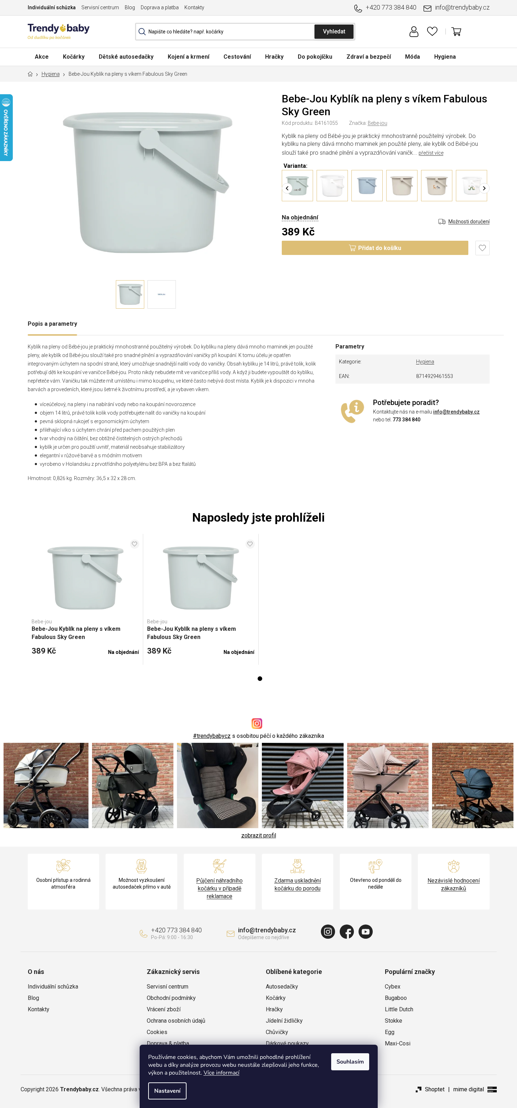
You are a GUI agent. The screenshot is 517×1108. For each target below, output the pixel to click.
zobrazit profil (258, 835)
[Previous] (287, 188)
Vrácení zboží (164, 1009)
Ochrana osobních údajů (176, 1020)
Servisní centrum (100, 7)
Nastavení (167, 1091)
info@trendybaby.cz (462, 7)
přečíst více (431, 153)
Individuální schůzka (52, 7)
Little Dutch (399, 1009)
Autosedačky (282, 986)
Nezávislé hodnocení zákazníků (453, 884)
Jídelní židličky (284, 1020)
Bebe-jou (377, 123)
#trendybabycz (212, 736)
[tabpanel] (85, 599)
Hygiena (425, 361)
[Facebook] (347, 932)
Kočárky (276, 998)
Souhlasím (350, 1062)
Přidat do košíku (379, 248)
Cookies (157, 1032)
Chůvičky (277, 1032)
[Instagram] (328, 932)
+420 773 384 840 (391, 7)
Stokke (393, 1020)
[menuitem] (42, 56)
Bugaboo (396, 998)
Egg (389, 1032)
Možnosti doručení (469, 221)
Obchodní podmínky (171, 998)
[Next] (484, 188)
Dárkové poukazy (287, 1043)
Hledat (334, 32)
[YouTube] (366, 932)
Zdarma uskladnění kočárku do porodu (297, 884)
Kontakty (194, 7)
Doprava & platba (168, 1043)
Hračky (274, 1009)
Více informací (221, 1073)
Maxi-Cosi (397, 1043)
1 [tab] (260, 678)
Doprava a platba (160, 7)
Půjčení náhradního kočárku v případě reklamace (219, 888)
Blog (130, 7)
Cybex (392, 986)
